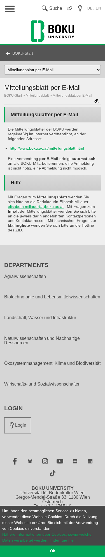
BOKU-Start (22, 53)
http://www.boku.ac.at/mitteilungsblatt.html (47, 148)
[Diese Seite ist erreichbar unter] (96, 102)
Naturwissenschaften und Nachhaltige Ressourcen (42, 340)
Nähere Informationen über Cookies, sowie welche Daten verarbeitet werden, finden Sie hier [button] (47, 537)
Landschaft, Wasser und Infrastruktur (40, 317)
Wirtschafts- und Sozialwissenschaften (42, 384)
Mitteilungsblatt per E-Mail (72, 96)
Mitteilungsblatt (37, 96)
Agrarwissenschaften (25, 276)
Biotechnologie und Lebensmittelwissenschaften (52, 297)
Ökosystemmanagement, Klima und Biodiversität (52, 363)
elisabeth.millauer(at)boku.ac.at (36, 206)
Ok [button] (52, 551)
